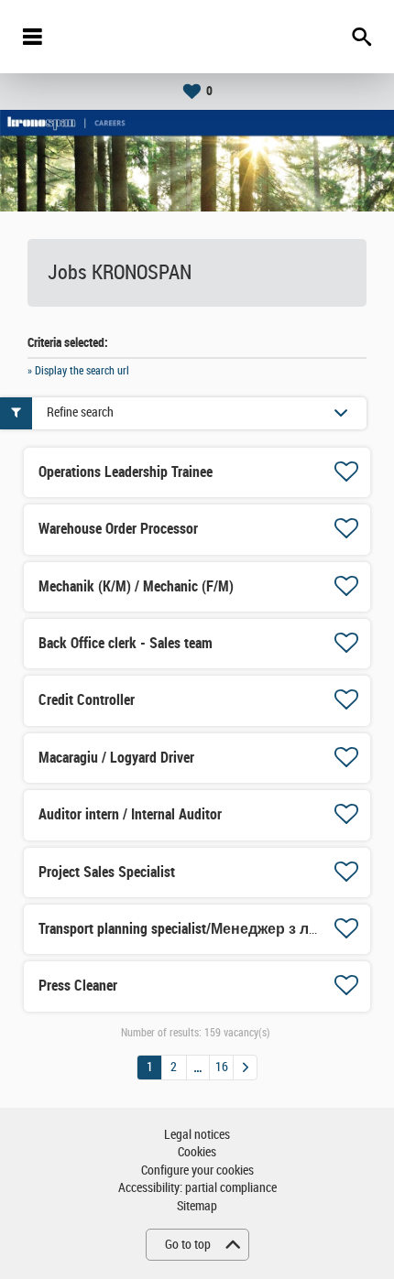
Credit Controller (86, 700)
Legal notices (197, 1135)
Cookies (197, 1152)
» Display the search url (78, 370)
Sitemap (197, 1206)
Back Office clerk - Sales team (125, 643)
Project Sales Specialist (106, 872)
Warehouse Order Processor (118, 528)
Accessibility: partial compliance (197, 1188)
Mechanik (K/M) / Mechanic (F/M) (136, 586)
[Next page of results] (245, 1067)
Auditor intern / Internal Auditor (130, 814)
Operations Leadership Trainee (125, 472)
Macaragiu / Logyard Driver (116, 757)
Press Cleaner (77, 985)
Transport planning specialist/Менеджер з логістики (203, 929)
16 (221, 1067)
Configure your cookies (197, 1170)
